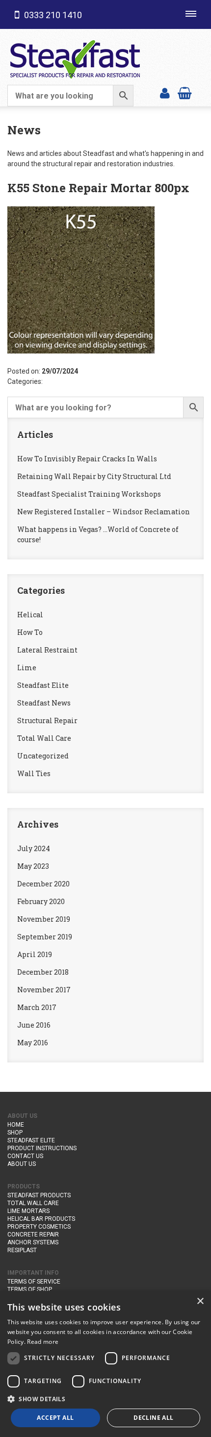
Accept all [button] (55, 1417)
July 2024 (33, 848)
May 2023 (33, 866)
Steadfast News (44, 702)
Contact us (25, 1156)
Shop (15, 1132)
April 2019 (34, 954)
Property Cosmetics (39, 1226)
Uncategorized (43, 755)
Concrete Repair (33, 1234)
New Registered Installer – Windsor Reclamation (103, 511)
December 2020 (43, 883)
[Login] (165, 92)
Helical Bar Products (41, 1218)
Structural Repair (47, 720)
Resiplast (22, 1250)
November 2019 (43, 919)
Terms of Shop (29, 1289)
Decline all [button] (153, 1417)
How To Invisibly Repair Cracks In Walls (87, 458)
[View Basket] (185, 92)
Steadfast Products (39, 1195)
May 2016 (32, 1042)
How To (30, 632)
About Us (21, 1163)
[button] (105, 1399)
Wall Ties (34, 773)
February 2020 (41, 901)
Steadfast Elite (43, 685)
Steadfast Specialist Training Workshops (89, 494)
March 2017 (36, 1007)
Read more (42, 1341)
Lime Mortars (28, 1211)
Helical (30, 614)
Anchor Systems (32, 1242)
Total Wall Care (44, 738)
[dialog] (105, 1364)
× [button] (200, 1301)
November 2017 (44, 989)
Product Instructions (42, 1148)
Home (15, 1124)
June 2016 (34, 1025)
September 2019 (44, 936)
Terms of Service (33, 1281)
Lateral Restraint (47, 650)
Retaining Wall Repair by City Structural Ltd (94, 476)
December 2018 (43, 972)
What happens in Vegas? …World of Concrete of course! (98, 534)
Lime (26, 667)
